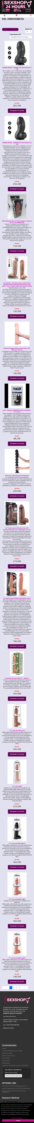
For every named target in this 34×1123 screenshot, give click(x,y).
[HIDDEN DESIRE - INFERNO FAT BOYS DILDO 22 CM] (17, 117)
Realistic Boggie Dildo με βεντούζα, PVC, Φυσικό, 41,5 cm (17, 349)
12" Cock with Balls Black (17, 843)
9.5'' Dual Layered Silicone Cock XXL (17, 528)
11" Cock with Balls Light (17, 958)
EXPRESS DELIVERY (7, 1053)
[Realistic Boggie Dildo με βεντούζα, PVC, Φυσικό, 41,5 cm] (17, 322)
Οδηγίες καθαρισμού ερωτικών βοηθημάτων (16, 1088)
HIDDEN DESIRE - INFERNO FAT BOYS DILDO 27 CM (17, 68)
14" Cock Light (17, 786)
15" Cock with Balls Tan (17, 731)
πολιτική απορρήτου (17, 1118)
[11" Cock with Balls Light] (17, 932)
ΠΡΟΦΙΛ (4, 1048)
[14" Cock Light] (17, 760)
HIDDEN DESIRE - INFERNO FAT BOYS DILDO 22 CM (17, 143)
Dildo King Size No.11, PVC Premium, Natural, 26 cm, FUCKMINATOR (17, 221)
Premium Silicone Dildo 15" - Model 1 (17, 678)
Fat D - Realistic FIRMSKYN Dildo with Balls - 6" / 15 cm (17, 411)
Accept (18, 1120)
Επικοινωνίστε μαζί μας (13, 1076)
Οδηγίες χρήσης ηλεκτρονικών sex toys (14, 1086)
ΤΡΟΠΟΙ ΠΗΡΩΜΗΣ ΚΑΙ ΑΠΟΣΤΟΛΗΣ (12, 1051)
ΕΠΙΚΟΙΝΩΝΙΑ (6, 1063)
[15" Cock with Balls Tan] (17, 705)
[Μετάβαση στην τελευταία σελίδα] (26, 987)
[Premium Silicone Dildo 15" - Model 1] (17, 652)
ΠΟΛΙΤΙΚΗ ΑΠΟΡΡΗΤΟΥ (8, 1056)
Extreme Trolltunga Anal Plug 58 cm (17, 475)
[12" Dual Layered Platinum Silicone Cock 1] (17, 572)
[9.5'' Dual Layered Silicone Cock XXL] (17, 502)
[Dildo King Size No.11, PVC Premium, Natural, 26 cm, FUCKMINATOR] (17, 195)
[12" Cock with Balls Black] (17, 818)
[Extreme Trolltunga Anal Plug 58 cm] (17, 450)
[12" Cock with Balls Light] (17, 873)
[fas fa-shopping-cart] (16, 15)
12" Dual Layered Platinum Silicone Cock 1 (17, 598)
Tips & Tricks (6, 1060)
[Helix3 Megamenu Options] (4, 15)
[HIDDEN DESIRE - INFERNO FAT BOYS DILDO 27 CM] (17, 42)
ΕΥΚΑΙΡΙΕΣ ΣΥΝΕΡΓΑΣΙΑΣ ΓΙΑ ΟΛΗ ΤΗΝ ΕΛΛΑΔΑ (15, 1065)
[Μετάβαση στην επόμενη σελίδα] (22, 987)
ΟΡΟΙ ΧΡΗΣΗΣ (6, 1058)
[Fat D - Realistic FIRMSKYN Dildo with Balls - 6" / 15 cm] (17, 384)
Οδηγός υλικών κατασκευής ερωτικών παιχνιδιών (14, 1091)
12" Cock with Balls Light (17, 899)
